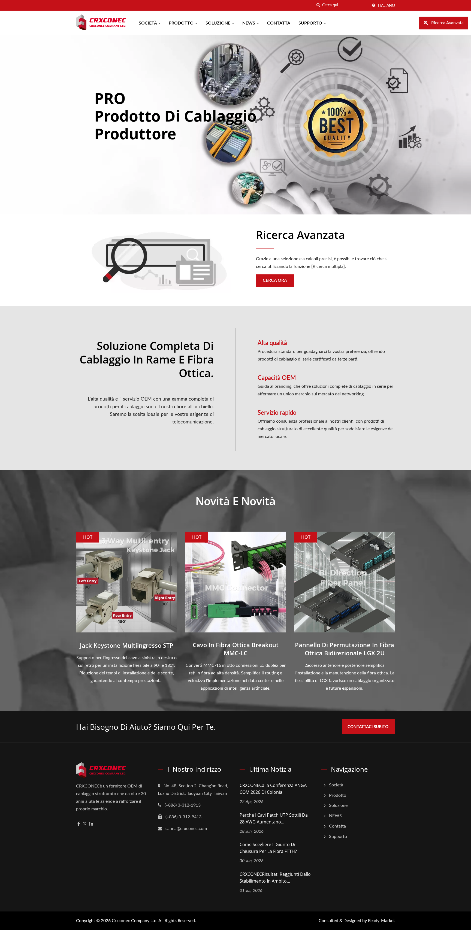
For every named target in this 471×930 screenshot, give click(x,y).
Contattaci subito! (369, 727)
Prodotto (182, 23)
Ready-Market (381, 921)
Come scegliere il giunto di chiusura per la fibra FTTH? (268, 847)
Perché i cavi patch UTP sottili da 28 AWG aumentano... (274, 818)
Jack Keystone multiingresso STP (126, 645)
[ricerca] (318, 5)
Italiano (386, 6)
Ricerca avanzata (300, 235)
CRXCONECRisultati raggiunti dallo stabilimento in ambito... (275, 877)
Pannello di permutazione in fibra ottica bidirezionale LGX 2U (344, 649)
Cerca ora (275, 280)
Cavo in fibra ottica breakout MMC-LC (236, 649)
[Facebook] (78, 824)
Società (148, 23)
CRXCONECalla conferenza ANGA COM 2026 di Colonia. (273, 788)
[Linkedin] (91, 824)
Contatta (278, 23)
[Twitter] (85, 824)
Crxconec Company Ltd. (135, 921)
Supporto (310, 23)
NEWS (249, 23)
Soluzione (218, 23)
